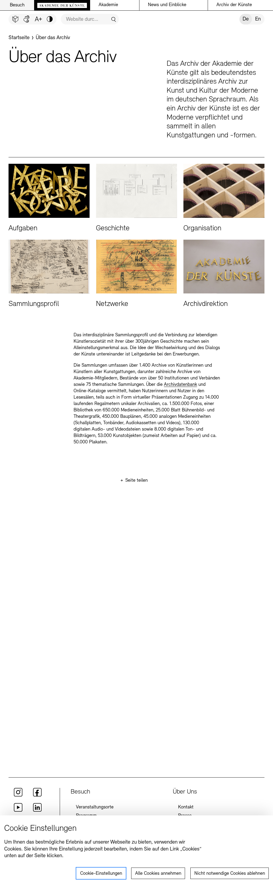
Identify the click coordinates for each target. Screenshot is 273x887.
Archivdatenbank (180, 384)
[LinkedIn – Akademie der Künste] (37, 810)
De (246, 19)
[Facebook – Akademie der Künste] (37, 795)
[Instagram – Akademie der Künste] (18, 795)
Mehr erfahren (49, 198)
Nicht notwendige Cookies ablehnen (229, 873)
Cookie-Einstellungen (101, 873)
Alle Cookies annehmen (158, 873)
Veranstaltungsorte (95, 807)
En (258, 19)
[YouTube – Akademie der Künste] (18, 810)
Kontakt (186, 807)
